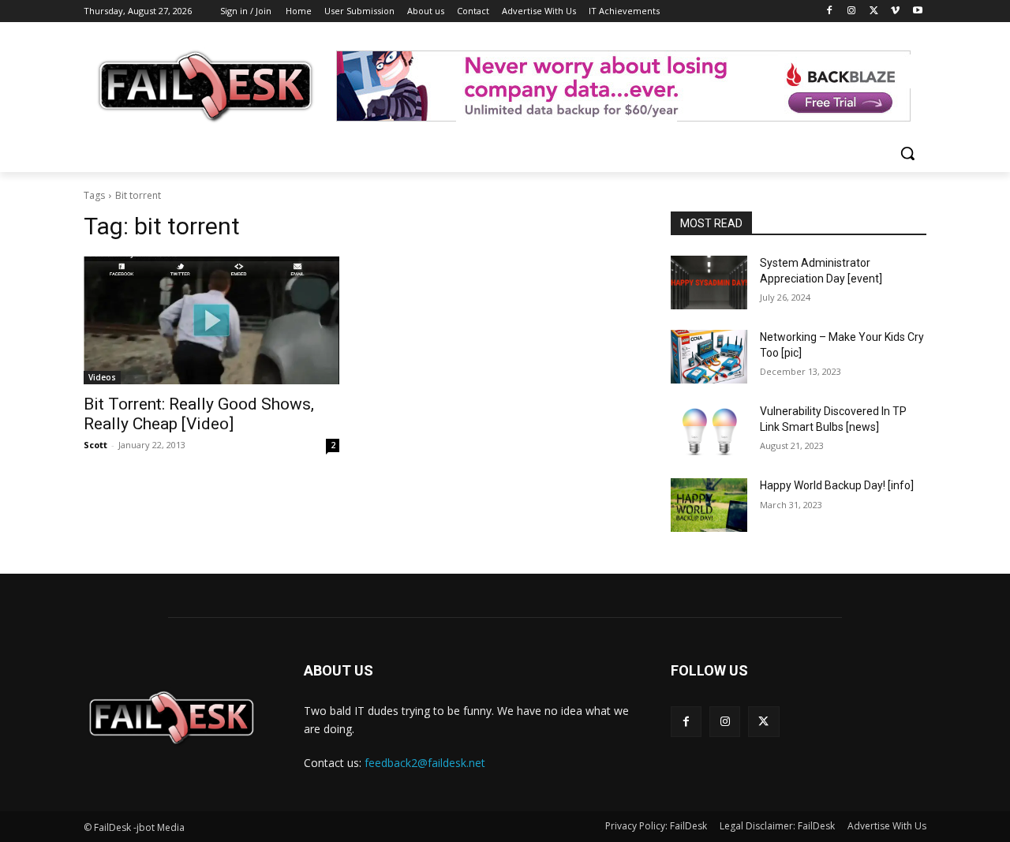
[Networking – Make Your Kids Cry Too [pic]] (709, 357)
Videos (102, 377)
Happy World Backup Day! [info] (837, 485)
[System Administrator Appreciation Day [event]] (709, 282)
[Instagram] (852, 11)
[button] (907, 153)
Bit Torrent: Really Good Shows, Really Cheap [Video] (199, 414)
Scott (95, 445)
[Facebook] (830, 11)
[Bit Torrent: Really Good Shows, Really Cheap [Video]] (211, 320)
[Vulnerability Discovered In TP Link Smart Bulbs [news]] (709, 431)
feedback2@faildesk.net (425, 762)
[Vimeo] (895, 11)
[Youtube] (917, 11)
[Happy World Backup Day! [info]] (709, 505)
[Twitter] (874, 11)
